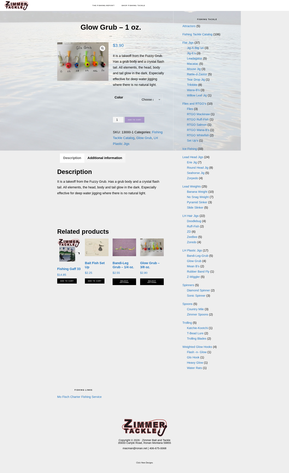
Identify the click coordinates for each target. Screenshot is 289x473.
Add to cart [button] (67, 281)
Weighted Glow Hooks (197, 346)
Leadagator (194, 58)
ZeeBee (192, 237)
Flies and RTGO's (194, 103)
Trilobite (192, 84)
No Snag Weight (198, 197)
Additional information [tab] (104, 158)
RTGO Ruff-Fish (198, 119)
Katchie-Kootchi (197, 328)
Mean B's (193, 266)
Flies (190, 109)
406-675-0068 (157, 448)
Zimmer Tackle (20, 5)
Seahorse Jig (195, 173)
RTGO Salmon (197, 124)
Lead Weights (191, 186)
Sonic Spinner (196, 295)
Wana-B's (193, 90)
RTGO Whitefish (198, 135)
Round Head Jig (197, 167)
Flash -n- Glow (197, 352)
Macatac (192, 63)
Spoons (187, 304)
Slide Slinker (195, 207)
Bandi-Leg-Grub (197, 255)
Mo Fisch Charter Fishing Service (79, 396)
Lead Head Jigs (192, 157)
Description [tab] (72, 158)
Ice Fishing (189, 148)
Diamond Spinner (198, 290)
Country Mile (195, 309)
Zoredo (191, 242)
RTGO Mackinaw (198, 114)
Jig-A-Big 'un (195, 48)
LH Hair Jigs (190, 215)
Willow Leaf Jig (197, 95)
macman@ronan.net (135, 448)
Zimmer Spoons (197, 314)
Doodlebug (194, 221)
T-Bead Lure (195, 333)
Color (119, 97)
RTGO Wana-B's (198, 130)
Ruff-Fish (193, 226)
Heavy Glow (195, 362)
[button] (102, 48)
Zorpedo (192, 178)
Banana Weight (197, 191)
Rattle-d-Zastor (197, 74)
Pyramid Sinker (197, 202)
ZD (189, 231)
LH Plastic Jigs (192, 250)
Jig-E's (191, 53)
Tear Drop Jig (196, 79)
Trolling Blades (196, 338)
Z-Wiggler (193, 276)
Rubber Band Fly (198, 271)
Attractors (189, 26)
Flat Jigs (188, 42)
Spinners (188, 285)
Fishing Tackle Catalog (197, 34)
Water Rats (194, 368)
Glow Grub (144, 138)
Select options (124, 281)
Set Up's (192, 140)
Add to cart (134, 120)
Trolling (187, 322)
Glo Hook (193, 357)
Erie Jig (192, 162)
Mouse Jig (194, 69)
